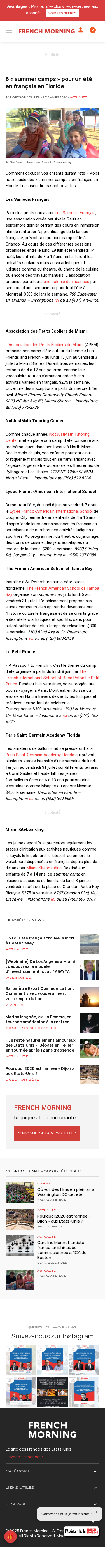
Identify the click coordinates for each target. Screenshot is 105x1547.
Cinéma (44, 1183)
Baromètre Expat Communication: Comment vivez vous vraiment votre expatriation (40, 993)
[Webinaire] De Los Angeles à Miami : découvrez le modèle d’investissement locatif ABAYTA (40, 966)
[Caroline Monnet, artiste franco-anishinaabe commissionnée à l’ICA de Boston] (20, 1245)
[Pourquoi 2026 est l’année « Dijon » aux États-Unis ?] (20, 1219)
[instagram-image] (21, 1360)
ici (56, 300)
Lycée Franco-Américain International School (51, 511)
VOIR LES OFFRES (62, 13)
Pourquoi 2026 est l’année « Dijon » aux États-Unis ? (40, 1071)
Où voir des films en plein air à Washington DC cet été (65, 1191)
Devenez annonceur (24, 1456)
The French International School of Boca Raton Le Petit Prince (52, 677)
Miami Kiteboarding (44, 868)
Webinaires (18, 978)
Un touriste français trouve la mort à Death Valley (40, 940)
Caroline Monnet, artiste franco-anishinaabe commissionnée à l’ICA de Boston (62, 1249)
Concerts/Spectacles (31, 1028)
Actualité (78, 97)
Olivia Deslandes (52, 1263)
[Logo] (47, 31)
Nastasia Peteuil (51, 1200)
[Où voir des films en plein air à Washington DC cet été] (20, 1192)
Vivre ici (15, 1005)
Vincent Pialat (49, 1226)
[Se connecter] (80, 30)
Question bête (22, 1080)
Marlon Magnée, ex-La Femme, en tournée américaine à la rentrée (39, 1019)
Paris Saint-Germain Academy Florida (40, 754)
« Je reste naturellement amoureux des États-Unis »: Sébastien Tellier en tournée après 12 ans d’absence (41, 1045)
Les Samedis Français (75, 212)
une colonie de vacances (66, 281)
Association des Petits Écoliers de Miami (45, 344)
